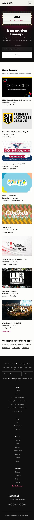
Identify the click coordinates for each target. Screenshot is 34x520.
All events (5, 344)
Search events (17, 45)
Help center (16, 348)
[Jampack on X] (19, 504)
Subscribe (28, 374)
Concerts (21, 344)
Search (17, 55)
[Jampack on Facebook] (10, 504)
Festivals (13, 344)
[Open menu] (30, 3)
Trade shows (6, 348)
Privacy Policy (10, 378)
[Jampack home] (7, 3)
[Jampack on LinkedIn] (24, 504)
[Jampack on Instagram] (14, 504)
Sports (28, 344)
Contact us (25, 348)
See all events (6, 331)
